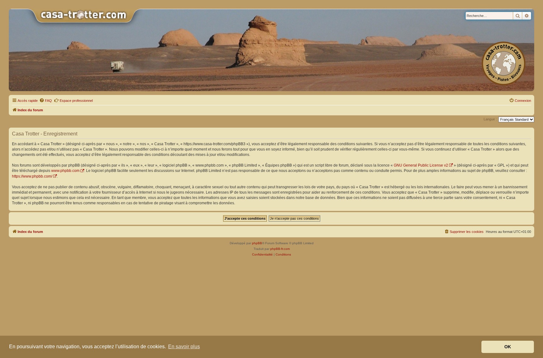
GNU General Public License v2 (421, 165)
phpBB (257, 243)
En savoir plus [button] (184, 346)
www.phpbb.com (65, 170)
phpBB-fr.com (280, 249)
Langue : (490, 119)
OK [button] (507, 346)
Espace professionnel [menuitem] (76, 100)
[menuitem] (45, 100)
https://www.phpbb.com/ (32, 176)
